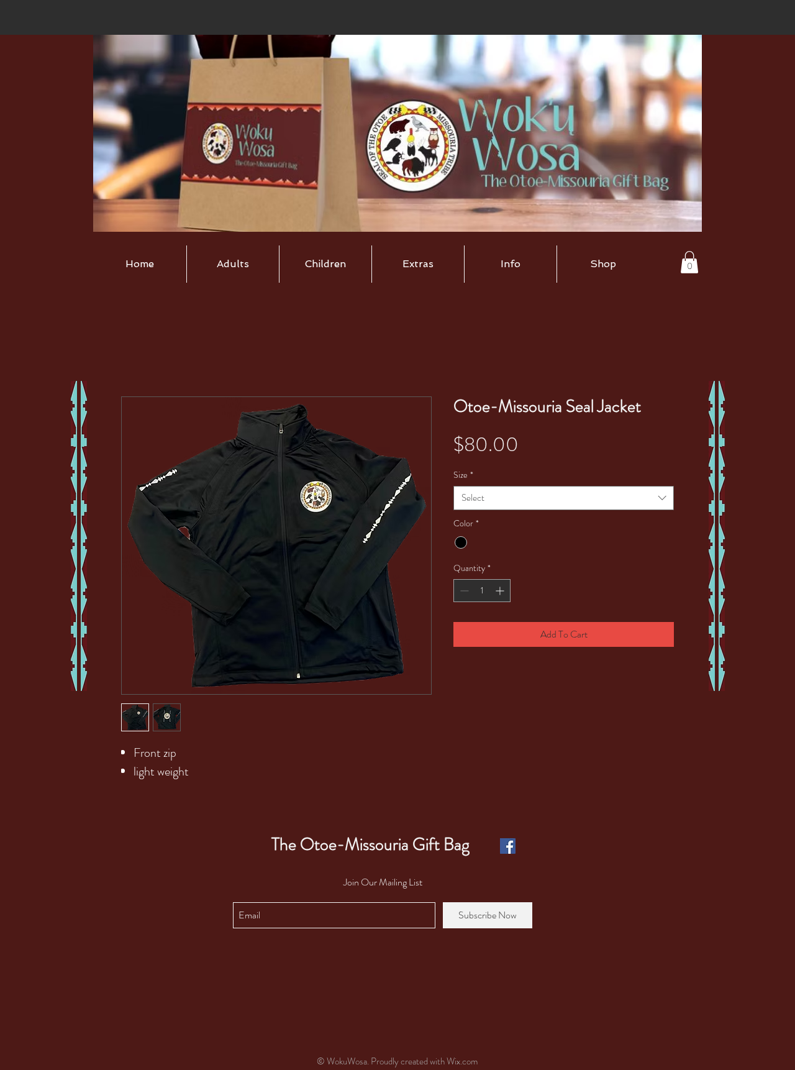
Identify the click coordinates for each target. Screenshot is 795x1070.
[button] (233, 264)
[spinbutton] (482, 590)
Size (463, 475)
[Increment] (501, 590)
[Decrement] (463, 590)
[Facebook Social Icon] (508, 846)
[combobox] (563, 498)
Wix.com (462, 1061)
